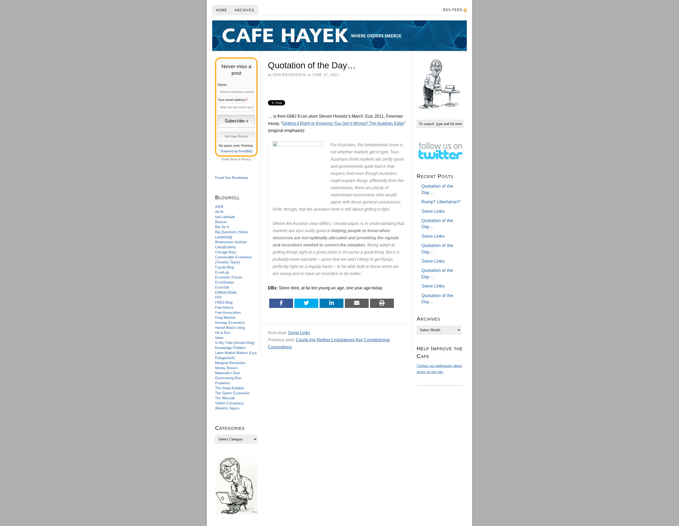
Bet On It (222, 227)
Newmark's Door (227, 373)
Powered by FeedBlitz (236, 151)
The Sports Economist (232, 393)
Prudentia (222, 383)
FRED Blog (223, 302)
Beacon (221, 222)
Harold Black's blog (230, 328)
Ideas (219, 338)
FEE (218, 297)
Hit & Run (222, 333)
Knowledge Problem (230, 348)
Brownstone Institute (231, 242)
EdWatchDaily (226, 292)
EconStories (224, 282)
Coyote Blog (224, 267)
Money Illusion (226, 368)
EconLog (222, 272)
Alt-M (219, 212)
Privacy (246, 159)
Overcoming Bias (228, 378)
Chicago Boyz (226, 252)
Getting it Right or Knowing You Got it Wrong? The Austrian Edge (343, 123)
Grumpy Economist (230, 323)
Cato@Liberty (225, 247)
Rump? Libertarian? (440, 201)
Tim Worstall (224, 398)
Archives (244, 10)
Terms (233, 159)
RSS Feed (453, 10)
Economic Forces (228, 277)
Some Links (299, 332)
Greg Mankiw (225, 318)
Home (221, 10)
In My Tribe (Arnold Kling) (234, 343)
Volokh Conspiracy (229, 403)
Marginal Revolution (230, 363)
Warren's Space (227, 408)
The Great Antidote (229, 388)
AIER (219, 207)
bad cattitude (225, 217)
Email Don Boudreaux (232, 178)
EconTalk (222, 287)
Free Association (228, 313)
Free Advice (224, 308)
